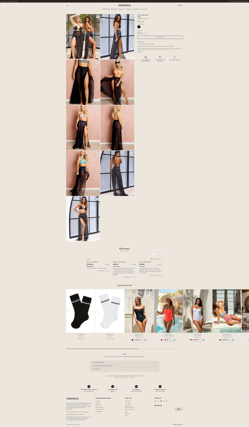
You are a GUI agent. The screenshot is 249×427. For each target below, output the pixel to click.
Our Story (98, 401)
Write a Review (158, 255)
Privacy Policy (99, 411)
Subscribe (98, 403)
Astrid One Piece (139, 334)
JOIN (179, 410)
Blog (126, 411)
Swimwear (121, 9)
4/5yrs (80, 339)
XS (133, 341)
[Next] (161, 269)
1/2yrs (77, 339)
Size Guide (127, 401)
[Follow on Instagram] (155, 401)
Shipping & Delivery (129, 407)
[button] (68, 311)
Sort (152, 259)
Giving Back (98, 405)
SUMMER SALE (106, 9)
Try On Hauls (128, 403)
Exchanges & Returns (129, 409)
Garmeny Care (128, 405)
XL (139, 341)
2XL (142, 341)
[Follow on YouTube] (161, 401)
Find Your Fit (143, 9)
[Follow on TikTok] (167, 401)
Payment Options (100, 407)
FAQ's (126, 415)
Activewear (129, 9)
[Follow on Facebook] (158, 401)
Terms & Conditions (100, 409)
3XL (144, 341)
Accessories (136, 9)
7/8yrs (84, 339)
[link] (146, 59)
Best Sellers (114, 9)
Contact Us (127, 413)
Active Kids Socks (81, 334)
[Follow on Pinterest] (164, 401)
